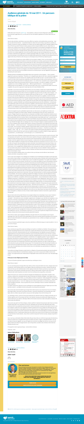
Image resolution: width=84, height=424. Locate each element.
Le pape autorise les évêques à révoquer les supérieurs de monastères (69, 223)
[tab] (64, 340)
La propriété (49, 418)
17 (63, 254)
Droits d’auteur (70, 418)
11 (65, 251)
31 (63, 258)
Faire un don (48, 2)
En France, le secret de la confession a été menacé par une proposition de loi (69, 217)
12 (67, 251)
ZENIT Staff (18, 24)
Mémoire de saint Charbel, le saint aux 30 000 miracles (70, 211)
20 (69, 254)
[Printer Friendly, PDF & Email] (54, 31)
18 (65, 254)
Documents (42, 2)
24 (63, 256)
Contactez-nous (76, 418)
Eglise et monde (35, 2)
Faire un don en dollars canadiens (32, 385)
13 (69, 251)
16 (61, 254)
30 (61, 258)
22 (74, 254)
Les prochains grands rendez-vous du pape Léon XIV (63, 281)
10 (63, 251)
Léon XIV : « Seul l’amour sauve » (66, 181)
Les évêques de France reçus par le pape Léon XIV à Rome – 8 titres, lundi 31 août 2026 (67, 185)
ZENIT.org (23, 32)
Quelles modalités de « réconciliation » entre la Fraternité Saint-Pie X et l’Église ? (69, 231)
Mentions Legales (62, 418)
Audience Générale (27, 24)
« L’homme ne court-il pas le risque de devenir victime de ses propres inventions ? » (47, 6)
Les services (55, 418)
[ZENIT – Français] (10, 2)
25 (65, 256)
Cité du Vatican (27, 2)
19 (67, 254)
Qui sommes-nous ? (43, 418)
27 (69, 256)
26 (67, 256)
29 (74, 256)
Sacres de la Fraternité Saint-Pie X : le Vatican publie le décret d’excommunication (70, 205)
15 (74, 251)
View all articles (11, 361)
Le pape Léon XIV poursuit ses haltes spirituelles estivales (63, 290)
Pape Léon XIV (20, 2)
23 (61, 256)
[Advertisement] (32, 398)
